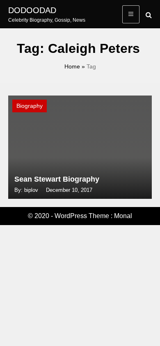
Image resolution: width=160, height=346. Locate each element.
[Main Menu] (130, 14)
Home (72, 66)
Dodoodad (32, 10)
